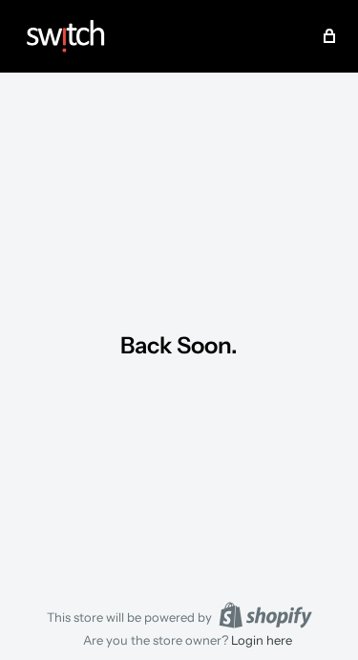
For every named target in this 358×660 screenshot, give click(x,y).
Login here (261, 640)
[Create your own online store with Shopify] (265, 615)
